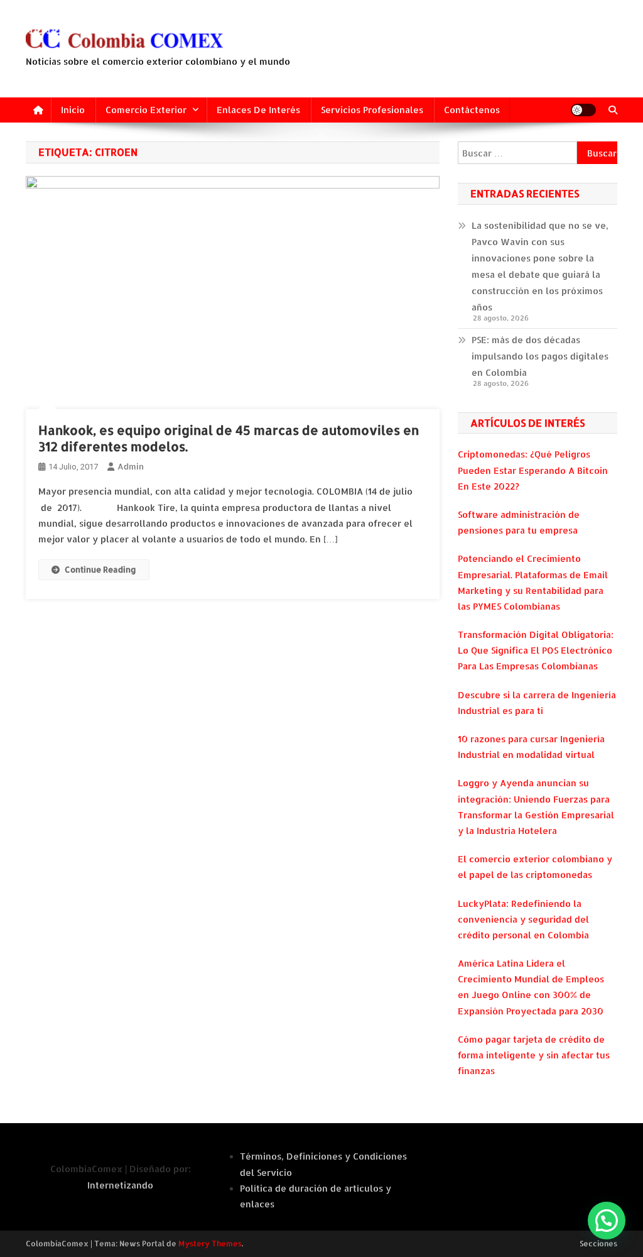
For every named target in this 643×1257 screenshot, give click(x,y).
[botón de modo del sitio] (583, 110)
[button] (606, 1220)
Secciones (598, 1243)
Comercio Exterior (145, 109)
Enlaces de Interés (258, 109)
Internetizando (120, 1185)
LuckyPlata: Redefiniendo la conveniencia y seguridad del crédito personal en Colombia (523, 919)
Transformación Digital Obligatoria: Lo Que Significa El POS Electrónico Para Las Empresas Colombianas (535, 650)
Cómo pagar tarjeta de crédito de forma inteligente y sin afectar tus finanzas (534, 1055)
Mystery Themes (210, 1243)
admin (130, 466)
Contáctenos (472, 109)
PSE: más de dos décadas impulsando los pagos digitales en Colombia (540, 356)
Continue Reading (100, 569)
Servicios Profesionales (372, 109)
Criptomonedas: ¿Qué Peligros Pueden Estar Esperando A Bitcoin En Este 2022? (533, 470)
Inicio (73, 109)
